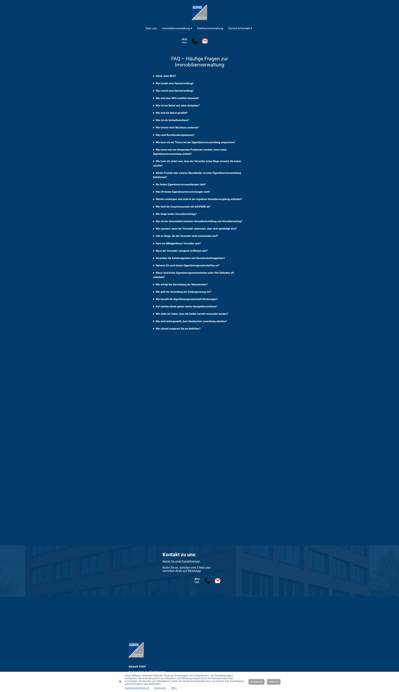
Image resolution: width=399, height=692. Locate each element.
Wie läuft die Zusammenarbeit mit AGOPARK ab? (183, 206)
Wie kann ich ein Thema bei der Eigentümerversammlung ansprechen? (195, 142)
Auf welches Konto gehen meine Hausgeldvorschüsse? (186, 306)
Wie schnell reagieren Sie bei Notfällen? (178, 328)
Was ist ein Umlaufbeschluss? (172, 120)
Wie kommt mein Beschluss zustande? (177, 127)
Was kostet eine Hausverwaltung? (175, 83)
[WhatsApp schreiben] (185, 41)
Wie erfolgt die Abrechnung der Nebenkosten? (182, 284)
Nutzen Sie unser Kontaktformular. (181, 561)
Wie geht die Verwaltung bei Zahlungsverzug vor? (183, 291)
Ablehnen (273, 681)
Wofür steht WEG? (166, 76)
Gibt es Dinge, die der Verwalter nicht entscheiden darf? (187, 236)
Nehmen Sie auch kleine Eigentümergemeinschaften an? (187, 265)
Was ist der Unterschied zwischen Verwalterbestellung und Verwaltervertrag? (199, 221)
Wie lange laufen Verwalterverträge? (176, 214)
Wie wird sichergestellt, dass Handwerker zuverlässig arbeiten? (191, 321)
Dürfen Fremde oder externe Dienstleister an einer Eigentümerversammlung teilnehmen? (197, 175)
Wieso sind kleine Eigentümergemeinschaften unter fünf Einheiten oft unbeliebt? (193, 275)
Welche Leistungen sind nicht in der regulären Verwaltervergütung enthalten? (199, 199)
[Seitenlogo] (199, 12)
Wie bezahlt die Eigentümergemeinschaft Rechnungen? (187, 299)
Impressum (160, 688)
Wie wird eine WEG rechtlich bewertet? (177, 98)
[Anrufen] (195, 41)
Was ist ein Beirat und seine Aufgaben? (178, 105)
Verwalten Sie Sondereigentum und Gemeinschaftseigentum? (190, 258)
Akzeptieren (256, 681)
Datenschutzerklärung (137, 688)
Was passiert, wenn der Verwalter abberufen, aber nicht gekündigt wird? (196, 228)
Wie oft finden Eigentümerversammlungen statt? (183, 191)
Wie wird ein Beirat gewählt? (171, 112)
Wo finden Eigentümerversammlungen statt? (181, 184)
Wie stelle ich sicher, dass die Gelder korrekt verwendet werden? (192, 313)
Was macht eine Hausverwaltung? (175, 90)
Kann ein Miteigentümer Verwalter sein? (178, 243)
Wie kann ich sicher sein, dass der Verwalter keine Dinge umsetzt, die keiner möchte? (197, 163)
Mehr (174, 688)
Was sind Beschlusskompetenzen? (175, 135)
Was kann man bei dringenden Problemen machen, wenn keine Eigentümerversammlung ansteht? (190, 151)
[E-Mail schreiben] (205, 41)
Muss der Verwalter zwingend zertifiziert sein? (182, 250)
